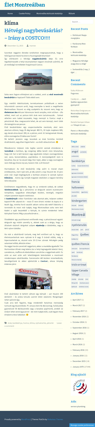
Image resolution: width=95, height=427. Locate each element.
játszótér (74, 196)
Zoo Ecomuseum (84, 283)
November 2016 (79, 316)
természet (80, 252)
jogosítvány (84, 192)
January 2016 (78, 355)
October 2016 (78, 322)
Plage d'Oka (75, 235)
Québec (84, 234)
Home (10, 13)
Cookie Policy (24, 13)
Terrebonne (75, 256)
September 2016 (79, 327)
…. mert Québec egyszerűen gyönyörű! (79, 102)
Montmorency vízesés (78, 209)
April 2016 (77, 339)
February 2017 (78, 311)
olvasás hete (75, 229)
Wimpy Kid (75, 283)
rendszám (74, 248)
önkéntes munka (83, 286)
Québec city (75, 239)
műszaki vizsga (76, 220)
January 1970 (78, 366)
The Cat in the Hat (76, 260)
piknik (87, 229)
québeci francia (80, 244)
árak (10, 323)
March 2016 (77, 344)
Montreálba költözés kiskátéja (49, 13)
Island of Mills (75, 192)
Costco (26, 323)
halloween (78, 187)
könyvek (74, 205)
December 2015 (79, 361)
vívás (86, 279)
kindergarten (79, 200)
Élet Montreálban (24, 5)
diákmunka (75, 169)
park (82, 229)
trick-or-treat (79, 264)
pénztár (50, 323)
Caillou (73, 166)
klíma (32, 323)
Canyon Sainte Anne (83, 166)
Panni (73, 130)
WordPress (26, 419)
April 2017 (77, 300)
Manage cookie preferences (82, 425)
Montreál (78, 214)
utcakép (74, 279)
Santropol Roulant (84, 248)
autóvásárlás (75, 156)
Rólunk (72, 13)
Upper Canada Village (80, 272)
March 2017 (77, 305)
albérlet (83, 146)
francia (76, 181)
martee (32, 45)
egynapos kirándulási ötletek (80, 177)
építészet (74, 286)
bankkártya (17, 323)
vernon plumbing (78, 406)
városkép (80, 279)
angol (75, 151)
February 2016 (78, 350)
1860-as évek (75, 146)
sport (73, 252)
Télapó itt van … (80, 125)
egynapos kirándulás (77, 173)
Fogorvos (75, 93)
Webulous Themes (55, 419)
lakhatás (80, 205)
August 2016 (78, 333)
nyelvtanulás (79, 225)
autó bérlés (83, 152)
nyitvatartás (41, 323)
